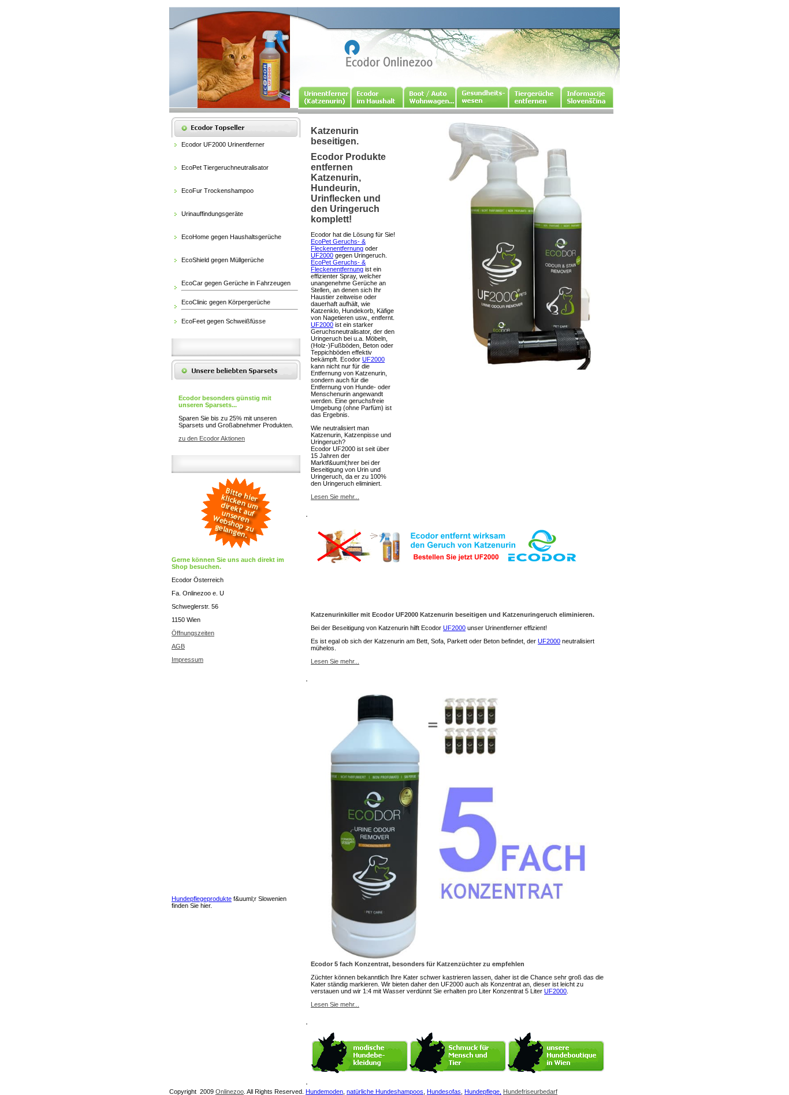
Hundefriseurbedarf (530, 1091)
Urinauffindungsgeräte (212, 213)
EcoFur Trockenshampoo (217, 190)
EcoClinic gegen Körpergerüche (225, 302)
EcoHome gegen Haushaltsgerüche (231, 236)
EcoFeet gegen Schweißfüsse (223, 321)
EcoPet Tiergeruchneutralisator (225, 167)
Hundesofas (444, 1091)
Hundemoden (324, 1091)
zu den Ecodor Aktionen (211, 438)
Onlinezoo (229, 1091)
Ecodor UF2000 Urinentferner (223, 144)
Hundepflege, (482, 1091)
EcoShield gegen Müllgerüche (222, 259)
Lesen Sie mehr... (335, 496)
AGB (178, 646)
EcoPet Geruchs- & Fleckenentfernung (338, 245)
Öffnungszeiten (193, 633)
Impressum (187, 659)
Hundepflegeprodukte (202, 898)
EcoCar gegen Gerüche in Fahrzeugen (236, 283)
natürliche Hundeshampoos (385, 1091)
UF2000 (322, 255)
